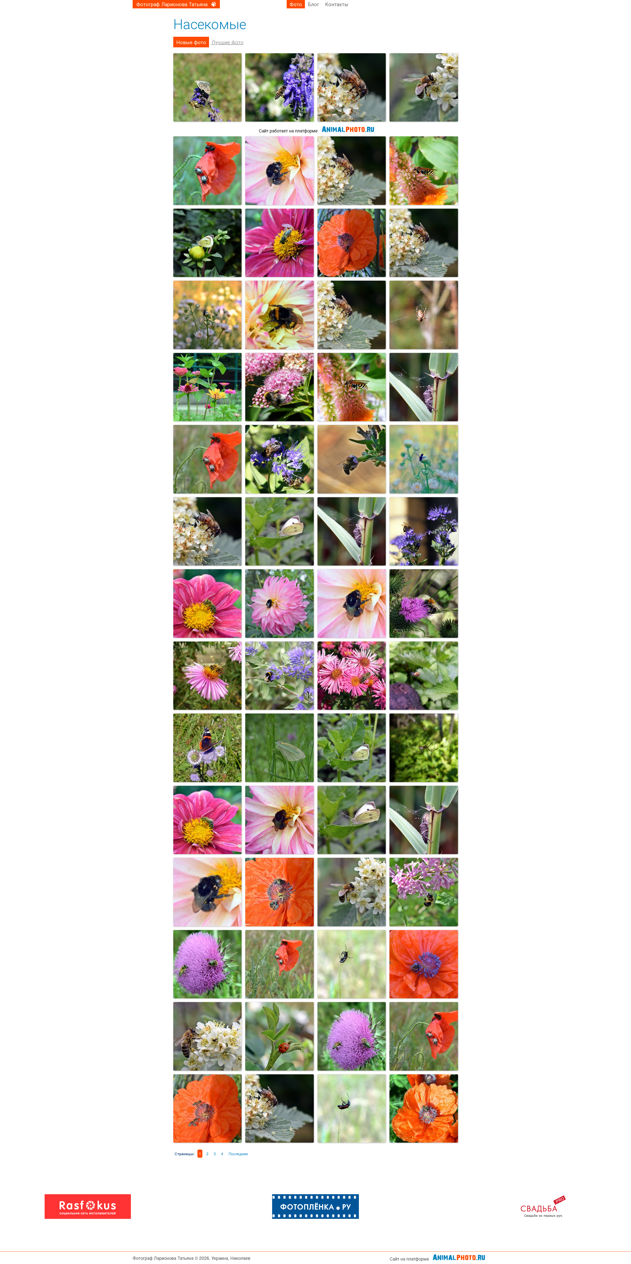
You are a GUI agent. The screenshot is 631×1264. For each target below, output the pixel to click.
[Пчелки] (351, 243)
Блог (313, 4)
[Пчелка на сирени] (423, 892)
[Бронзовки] (207, 170)
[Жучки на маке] (279, 964)
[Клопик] (351, 531)
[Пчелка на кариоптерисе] (423, 531)
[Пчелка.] (351, 87)
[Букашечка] (207, 315)
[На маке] (279, 892)
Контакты (336, 4)
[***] (207, 87)
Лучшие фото (227, 42)
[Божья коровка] (279, 1036)
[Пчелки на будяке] (207, 964)
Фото (296, 4)
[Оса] (423, 170)
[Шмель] (279, 170)
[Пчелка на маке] (423, 964)
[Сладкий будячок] (351, 1036)
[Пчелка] (279, 87)
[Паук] (423, 748)
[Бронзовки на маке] (207, 459)
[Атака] (423, 675)
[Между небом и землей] (351, 1108)
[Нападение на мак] (423, 1036)
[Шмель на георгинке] (279, 603)
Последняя (238, 1153)
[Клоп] (423, 387)
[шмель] (279, 315)
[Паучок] (423, 315)
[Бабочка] (207, 243)
